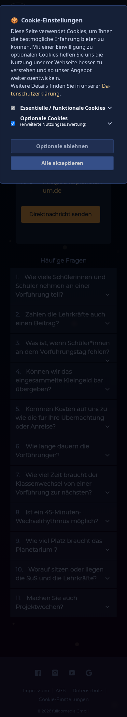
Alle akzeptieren (62, 163)
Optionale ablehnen (62, 146)
